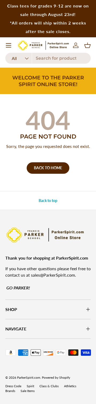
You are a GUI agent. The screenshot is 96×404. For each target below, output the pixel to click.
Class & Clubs (49, 386)
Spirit (30, 386)
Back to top (48, 200)
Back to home (48, 167)
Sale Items (28, 391)
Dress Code (13, 386)
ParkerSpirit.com (28, 377)
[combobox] (48, 58)
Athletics (70, 386)
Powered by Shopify (56, 377)
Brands (10, 391)
